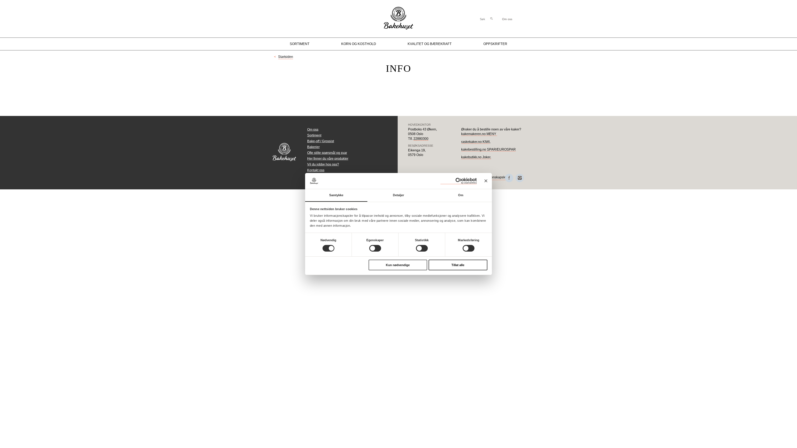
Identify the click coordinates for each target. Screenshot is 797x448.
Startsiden (285, 56)
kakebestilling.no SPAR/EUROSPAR (488, 149)
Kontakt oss (315, 170)
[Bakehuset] (398, 29)
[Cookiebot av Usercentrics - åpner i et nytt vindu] (458, 181)
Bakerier (313, 147)
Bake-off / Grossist (320, 141)
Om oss (507, 19)
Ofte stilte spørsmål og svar (327, 153)
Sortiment (299, 44)
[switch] (375, 248)
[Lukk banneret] (485, 180)
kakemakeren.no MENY (479, 134)
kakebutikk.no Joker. (476, 157)
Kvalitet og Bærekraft (430, 44)
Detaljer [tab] (398, 195)
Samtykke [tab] (336, 195)
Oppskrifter (495, 44)
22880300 (420, 138)
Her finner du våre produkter (327, 158)
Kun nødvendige (398, 265)
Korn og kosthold (358, 44)
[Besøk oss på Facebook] (509, 178)
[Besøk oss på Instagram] (520, 178)
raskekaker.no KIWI (475, 142)
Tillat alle (457, 265)
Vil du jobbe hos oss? (323, 164)
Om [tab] (460, 195)
